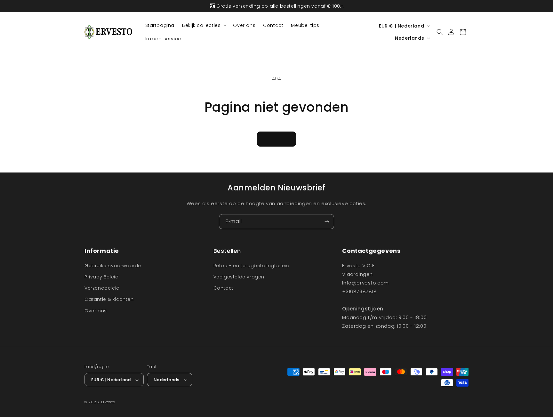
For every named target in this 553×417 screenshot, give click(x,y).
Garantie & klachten (108, 299)
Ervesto (108, 402)
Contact (223, 288)
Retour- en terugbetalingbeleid (251, 265)
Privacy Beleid (101, 276)
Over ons (95, 310)
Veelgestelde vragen (238, 276)
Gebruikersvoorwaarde (112, 265)
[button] (203, 25)
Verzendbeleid (102, 288)
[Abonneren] (327, 221)
